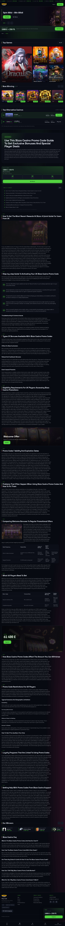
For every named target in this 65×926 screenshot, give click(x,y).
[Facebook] (53, 902)
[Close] (62, 910)
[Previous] (8, 23)
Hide (60, 187)
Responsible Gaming (37, 902)
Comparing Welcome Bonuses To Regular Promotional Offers (19, 204)
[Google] (56, 902)
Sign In (53, 4)
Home (3, 33)
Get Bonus (15, 17)
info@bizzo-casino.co (54, 899)
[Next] (11, 23)
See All (60, 42)
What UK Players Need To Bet (12, 207)
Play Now (7, 17)
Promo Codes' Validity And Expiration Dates (15, 200)
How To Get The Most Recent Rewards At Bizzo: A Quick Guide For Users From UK (23, 190)
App (18, 897)
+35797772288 (52, 897)
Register (60, 4)
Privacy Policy (36, 899)
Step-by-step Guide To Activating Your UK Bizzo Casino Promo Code (21, 193)
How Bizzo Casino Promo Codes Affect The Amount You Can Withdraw (21, 209)
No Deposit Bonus (21, 902)
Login (19, 904)
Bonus (19, 899)
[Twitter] (50, 902)
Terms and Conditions (37, 897)
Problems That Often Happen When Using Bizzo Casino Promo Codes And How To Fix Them (26, 202)
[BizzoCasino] (4, 4)
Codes (19, 900)
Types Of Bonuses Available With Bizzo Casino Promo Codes (19, 195)
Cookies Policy (36, 900)
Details (7, 442)
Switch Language (8, 911)
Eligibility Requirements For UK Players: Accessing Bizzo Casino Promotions (22, 197)
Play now (59, 115)
